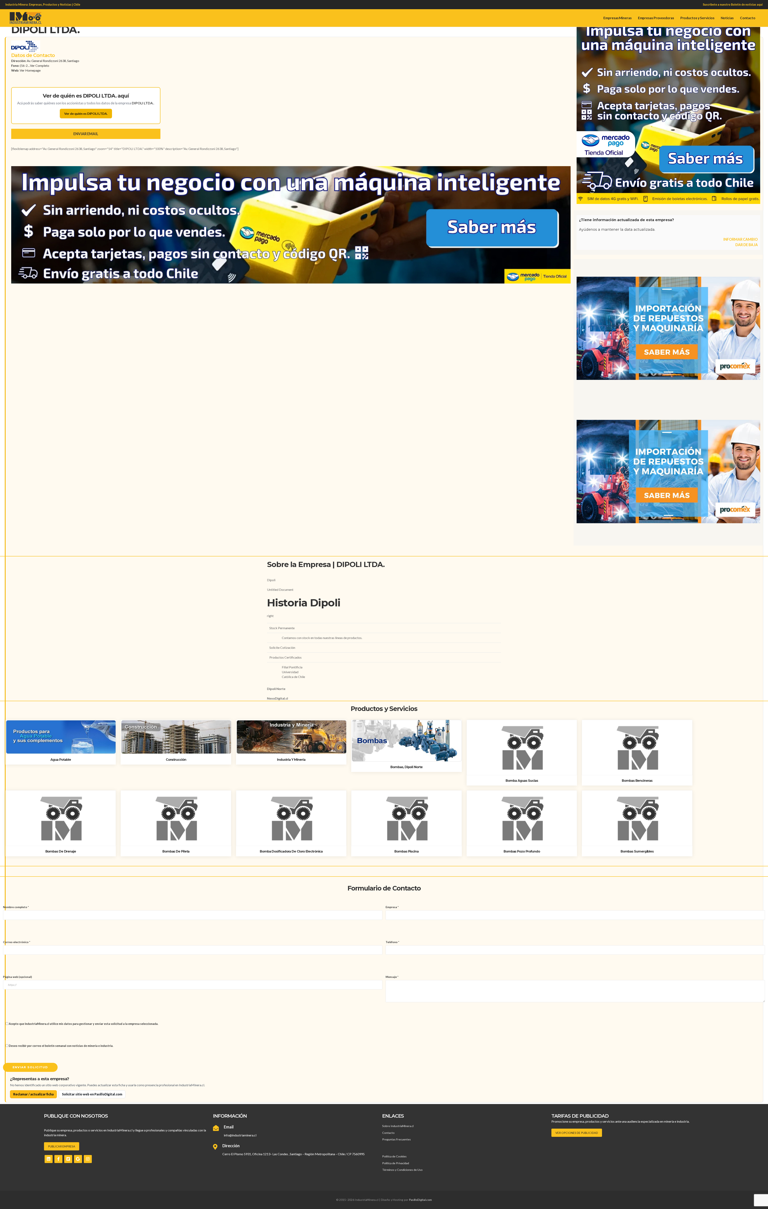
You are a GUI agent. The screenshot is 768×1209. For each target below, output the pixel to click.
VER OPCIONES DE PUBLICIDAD (576, 1132)
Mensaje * (392, 976)
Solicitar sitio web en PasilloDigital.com (92, 1094)
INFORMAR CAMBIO (740, 239)
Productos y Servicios (697, 18)
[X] (68, 1159)
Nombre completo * (16, 907)
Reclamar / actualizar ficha (33, 1094)
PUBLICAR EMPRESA (61, 1146)
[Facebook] (58, 1159)
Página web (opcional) (17, 976)
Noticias (727, 18)
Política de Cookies (394, 1156)
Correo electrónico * (16, 942)
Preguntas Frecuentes (396, 1139)
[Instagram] (88, 1159)
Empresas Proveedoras (656, 18)
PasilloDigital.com (420, 1199)
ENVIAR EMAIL (85, 134)
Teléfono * (392, 942)
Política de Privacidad (395, 1163)
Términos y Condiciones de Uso (402, 1169)
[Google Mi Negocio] (78, 1159)
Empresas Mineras (617, 18)
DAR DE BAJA (746, 245)
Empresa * (392, 907)
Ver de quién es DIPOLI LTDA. (86, 113)
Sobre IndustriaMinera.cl (398, 1126)
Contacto (747, 18)
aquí (760, 4)
